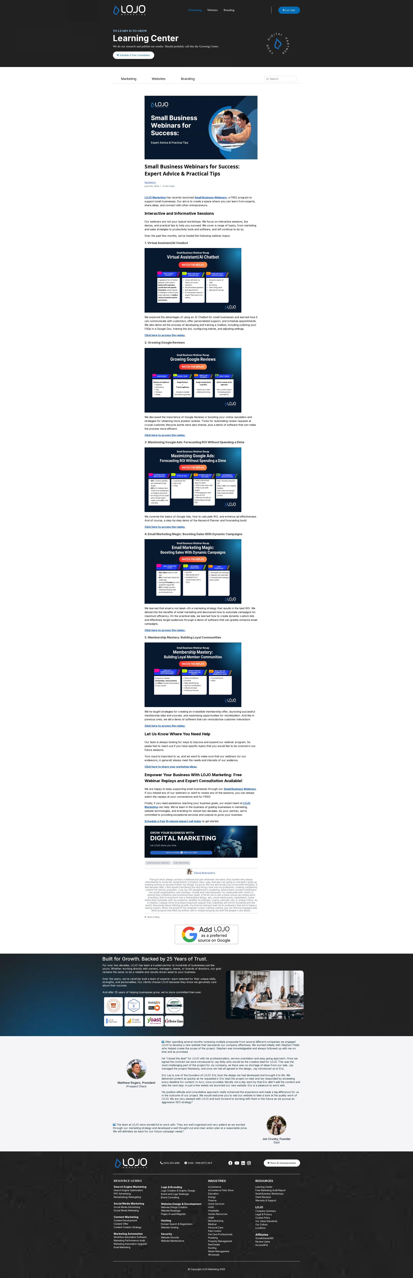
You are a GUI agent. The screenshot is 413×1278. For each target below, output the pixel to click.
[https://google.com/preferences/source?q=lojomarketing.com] (206, 934)
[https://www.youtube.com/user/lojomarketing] (237, 1163)
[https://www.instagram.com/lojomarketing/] (249, 1163)
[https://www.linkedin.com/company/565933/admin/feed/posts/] (243, 1163)
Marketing (194, 10)
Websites (212, 10)
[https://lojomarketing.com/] (129, 10)
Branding (229, 10)
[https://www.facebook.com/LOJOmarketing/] (230, 1163)
